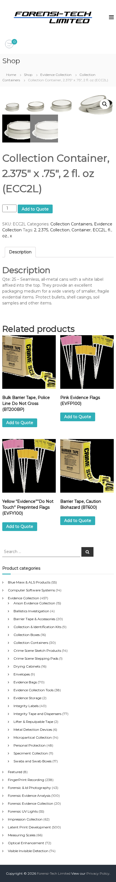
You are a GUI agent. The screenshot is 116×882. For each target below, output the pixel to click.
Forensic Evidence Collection (30, 803)
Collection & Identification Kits (37, 627)
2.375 (43, 229)
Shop (28, 75)
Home (11, 75)
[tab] (20, 252)
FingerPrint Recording (26, 780)
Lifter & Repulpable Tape (33, 721)
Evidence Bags (25, 682)
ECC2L (99, 229)
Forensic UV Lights (23, 811)
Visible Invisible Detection (28, 851)
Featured (15, 772)
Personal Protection (30, 745)
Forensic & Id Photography (29, 788)
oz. (5, 235)
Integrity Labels (26, 706)
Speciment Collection (31, 753)
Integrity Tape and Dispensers (37, 714)
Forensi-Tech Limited (53, 873)
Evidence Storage (27, 698)
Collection (60, 229)
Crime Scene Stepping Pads (36, 658)
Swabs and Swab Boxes (33, 761)
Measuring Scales (21, 835)
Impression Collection (25, 819)
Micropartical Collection (33, 737)
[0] (9, 44)
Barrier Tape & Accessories (34, 619)
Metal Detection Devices (33, 729)
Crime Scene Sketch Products (37, 650)
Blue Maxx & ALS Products (29, 582)
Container (81, 229)
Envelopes (22, 674)
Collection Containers (71, 224)
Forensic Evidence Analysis (29, 795)
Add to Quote (35, 209)
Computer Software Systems (31, 590)
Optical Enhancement (26, 843)
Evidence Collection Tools (33, 690)
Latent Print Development (29, 827)
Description (20, 251)
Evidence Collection (56, 75)
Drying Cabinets (27, 666)
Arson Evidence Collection (34, 603)
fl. (109, 229)
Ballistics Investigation (31, 611)
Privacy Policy (98, 873)
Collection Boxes (27, 635)
